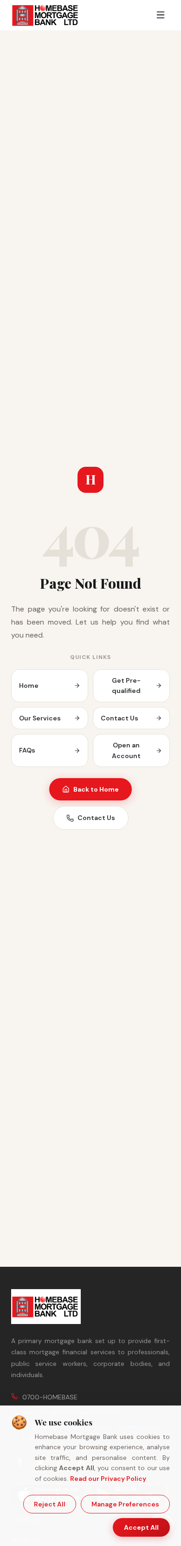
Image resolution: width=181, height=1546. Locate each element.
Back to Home (96, 789)
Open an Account (126, 750)
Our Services (40, 718)
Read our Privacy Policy (108, 1478)
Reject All (49, 1504)
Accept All (141, 1527)
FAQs (27, 750)
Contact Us (119, 718)
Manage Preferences (125, 1504)
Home (29, 685)
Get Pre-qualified (126, 685)
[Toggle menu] (160, 15)
